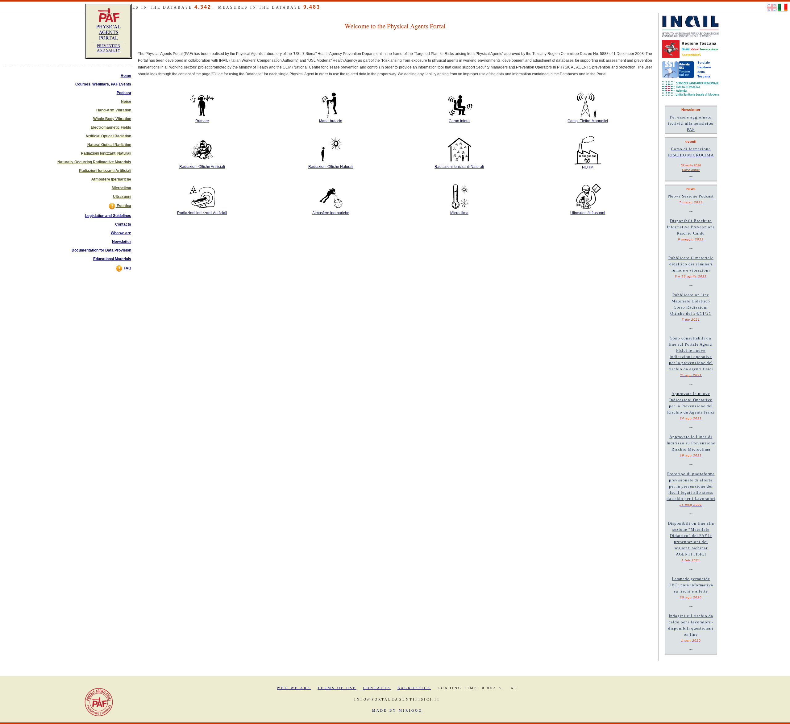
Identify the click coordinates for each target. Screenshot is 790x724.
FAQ (127, 268)
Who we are (121, 233)
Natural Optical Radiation (109, 145)
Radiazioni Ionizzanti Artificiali (105, 171)
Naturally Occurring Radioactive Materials (94, 162)
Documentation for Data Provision (101, 250)
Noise (126, 101)
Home (126, 75)
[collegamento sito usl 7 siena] (678, 69)
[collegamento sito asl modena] (690, 88)
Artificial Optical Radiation (108, 136)
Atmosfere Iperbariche (111, 179)
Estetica (123, 206)
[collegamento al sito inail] (690, 26)
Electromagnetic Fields (111, 127)
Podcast (124, 93)
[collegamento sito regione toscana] (671, 49)
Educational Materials (112, 259)
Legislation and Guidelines (108, 216)
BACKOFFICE (414, 688)
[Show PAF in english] (772, 7)
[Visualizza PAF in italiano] (783, 7)
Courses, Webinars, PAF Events (103, 84)
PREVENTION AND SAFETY (108, 48)
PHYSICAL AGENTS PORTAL (108, 32)
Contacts (123, 224)
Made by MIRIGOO (397, 710)
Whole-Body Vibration (112, 119)
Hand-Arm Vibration (113, 110)
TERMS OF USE (337, 688)
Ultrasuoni (122, 196)
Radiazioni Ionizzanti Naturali (106, 153)
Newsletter (121, 241)
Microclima (121, 188)
